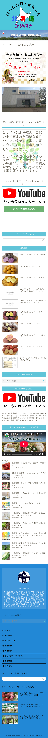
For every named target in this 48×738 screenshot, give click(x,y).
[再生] (4, 454)
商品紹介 (8, 651)
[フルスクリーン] (43, 454)
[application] (24, 444)
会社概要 (8, 635)
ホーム (7, 630)
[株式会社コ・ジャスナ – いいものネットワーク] (24, 28)
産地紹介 (8, 646)
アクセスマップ (11, 641)
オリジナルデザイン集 (14, 656)
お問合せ (8, 666)
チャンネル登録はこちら (24, 209)
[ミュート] (40, 454)
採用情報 (8, 661)
